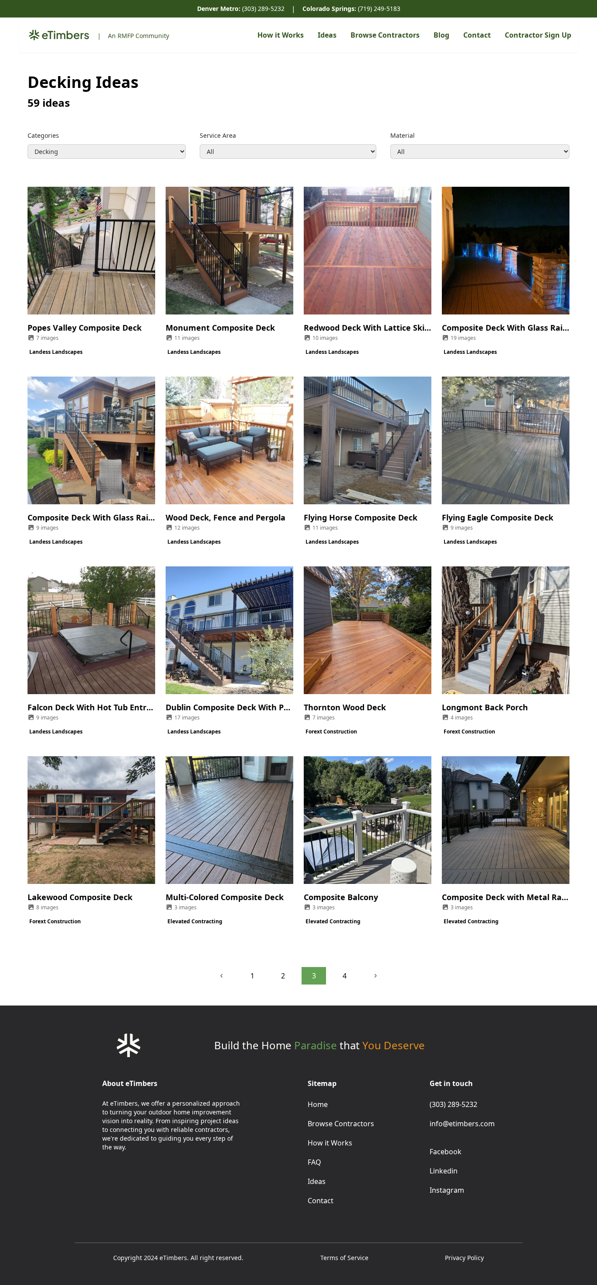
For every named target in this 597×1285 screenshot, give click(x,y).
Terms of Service (344, 1258)
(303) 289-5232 (241, 8)
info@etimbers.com (462, 1123)
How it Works (280, 35)
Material (402, 135)
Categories (43, 135)
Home (318, 1104)
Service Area (218, 135)
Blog (441, 35)
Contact (477, 35)
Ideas (327, 35)
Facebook (446, 1151)
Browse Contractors (385, 35)
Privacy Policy (464, 1258)
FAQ (314, 1162)
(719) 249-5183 (351, 8)
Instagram (447, 1190)
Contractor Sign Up (538, 35)
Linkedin (444, 1171)
